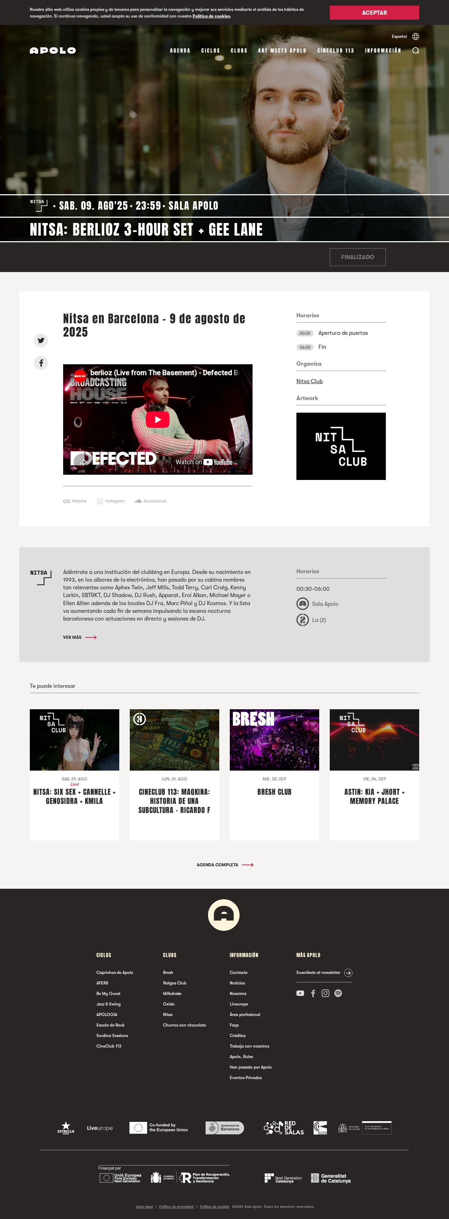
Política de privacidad (176, 1206)
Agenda (180, 50)
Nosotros (238, 993)
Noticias (237, 983)
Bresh (168, 972)
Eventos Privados (246, 1077)
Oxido (169, 1004)
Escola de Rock (110, 1025)
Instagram (115, 501)
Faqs (234, 1025)
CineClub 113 (336, 50)
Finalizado (357, 257)
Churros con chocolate (184, 1025)
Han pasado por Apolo (251, 1067)
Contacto (239, 972)
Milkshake (172, 993)
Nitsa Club (309, 381)
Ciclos (210, 50)
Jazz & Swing (108, 1004)
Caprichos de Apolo (114, 972)
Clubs (239, 50)
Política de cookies (211, 16)
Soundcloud (154, 501)
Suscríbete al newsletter (318, 972)
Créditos (238, 1035)
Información (383, 50)
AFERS (102, 983)
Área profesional (245, 1014)
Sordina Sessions (112, 1035)
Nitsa (168, 1014)
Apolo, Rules (241, 1056)
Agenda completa (218, 864)
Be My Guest (108, 993)
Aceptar (374, 13)
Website (79, 501)
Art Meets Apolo (282, 50)
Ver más (72, 637)
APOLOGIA (106, 1014)
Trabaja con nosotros (249, 1046)
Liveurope (239, 1004)
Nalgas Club (174, 983)
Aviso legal (144, 1206)
